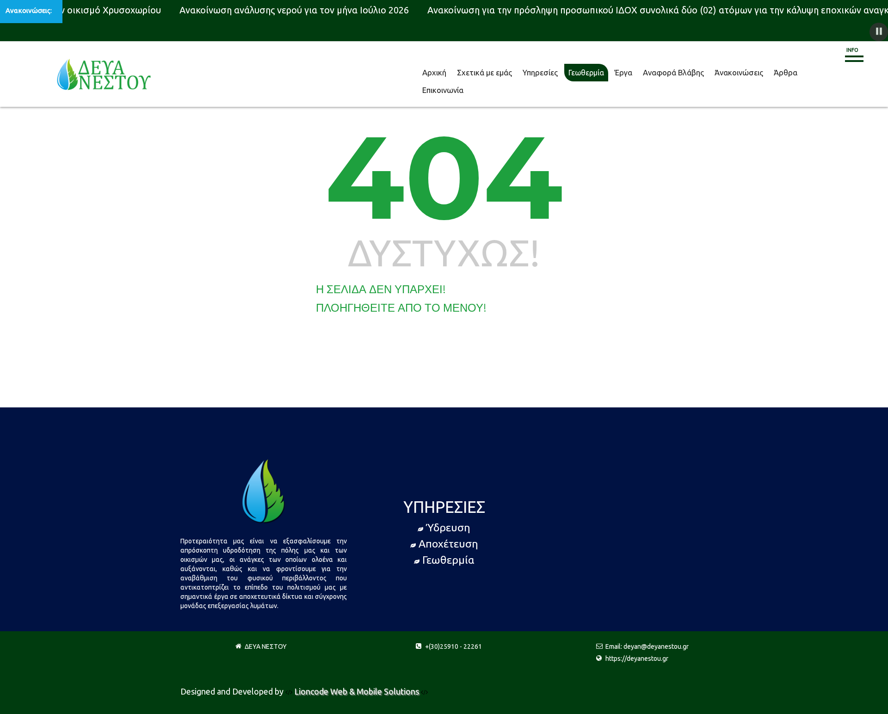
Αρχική (432, 72)
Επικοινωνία (783, 72)
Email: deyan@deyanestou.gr (647, 646)
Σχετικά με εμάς (476, 72)
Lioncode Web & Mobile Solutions (357, 691)
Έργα (602, 72)
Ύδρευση (448, 527)
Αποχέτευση (448, 543)
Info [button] (852, 50)
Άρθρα (744, 72)
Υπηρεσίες (526, 72)
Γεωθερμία (568, 72)
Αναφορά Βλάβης (646, 72)
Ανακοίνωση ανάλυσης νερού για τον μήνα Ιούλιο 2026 (288, 10)
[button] (879, 32)
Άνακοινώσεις (703, 72)
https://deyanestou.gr (636, 658)
